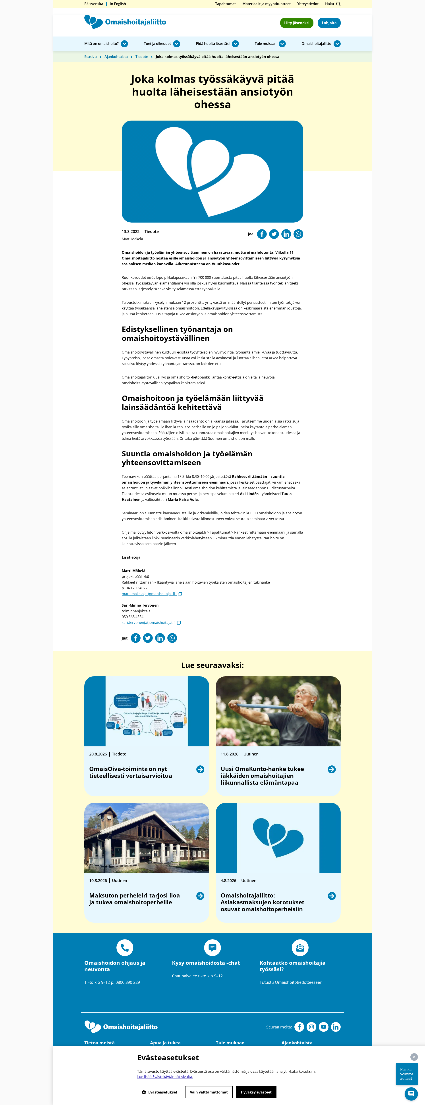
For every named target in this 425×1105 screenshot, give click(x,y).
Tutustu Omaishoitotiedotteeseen (291, 982)
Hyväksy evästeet (256, 1092)
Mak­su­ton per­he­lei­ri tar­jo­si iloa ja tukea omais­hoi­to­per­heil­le (134, 899)
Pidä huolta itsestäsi (213, 44)
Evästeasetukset (162, 1092)
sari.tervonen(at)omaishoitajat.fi (151, 622)
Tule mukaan (265, 44)
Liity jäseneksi (296, 22)
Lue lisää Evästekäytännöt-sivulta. (165, 1076)
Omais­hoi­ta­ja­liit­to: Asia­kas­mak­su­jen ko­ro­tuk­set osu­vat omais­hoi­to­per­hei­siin (262, 902)
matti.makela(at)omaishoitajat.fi (152, 593)
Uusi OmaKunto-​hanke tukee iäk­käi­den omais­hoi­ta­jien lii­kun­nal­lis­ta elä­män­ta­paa (262, 775)
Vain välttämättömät (209, 1092)
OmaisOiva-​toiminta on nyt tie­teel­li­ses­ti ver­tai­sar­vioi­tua (131, 772)
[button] (414, 1057)
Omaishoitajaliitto (316, 44)
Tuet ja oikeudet (157, 44)
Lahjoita (329, 22)
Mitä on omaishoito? (101, 44)
